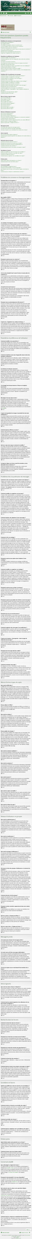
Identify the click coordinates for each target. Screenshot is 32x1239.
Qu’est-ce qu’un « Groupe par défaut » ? (9, 121)
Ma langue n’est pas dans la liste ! (8, 64)
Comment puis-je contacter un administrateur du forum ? (12, 171)
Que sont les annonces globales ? (8, 103)
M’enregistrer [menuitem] (31, 13)
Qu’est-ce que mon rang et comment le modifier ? (11, 68)
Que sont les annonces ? (6, 104)
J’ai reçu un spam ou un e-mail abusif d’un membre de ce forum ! (14, 129)
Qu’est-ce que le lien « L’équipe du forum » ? (10, 122)
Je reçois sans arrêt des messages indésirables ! (11, 128)
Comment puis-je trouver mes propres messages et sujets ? (13, 147)
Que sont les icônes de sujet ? (7, 108)
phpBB (3, 408)
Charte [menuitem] (26, 13)
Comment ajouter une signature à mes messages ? (11, 78)
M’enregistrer (18, 15)
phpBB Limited (10, 1168)
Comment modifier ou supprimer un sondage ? (10, 82)
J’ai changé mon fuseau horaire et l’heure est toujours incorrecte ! (14, 63)
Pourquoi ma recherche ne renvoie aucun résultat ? (11, 143)
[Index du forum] (16, 6)
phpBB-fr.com (18, 1238)
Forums (4, 13)
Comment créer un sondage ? (7, 79)
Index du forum (5, 32)
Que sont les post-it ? (5, 105)
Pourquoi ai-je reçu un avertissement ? (9, 86)
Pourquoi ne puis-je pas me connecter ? (9, 47)
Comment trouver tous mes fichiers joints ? (10, 161)
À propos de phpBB (13, 1172)
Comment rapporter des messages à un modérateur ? (12, 87)
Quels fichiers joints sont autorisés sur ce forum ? (11, 160)
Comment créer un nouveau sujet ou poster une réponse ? (13, 75)
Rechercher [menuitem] (30, 32)
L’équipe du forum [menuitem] (24, 1232)
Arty (18, 1237)
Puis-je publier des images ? (6, 101)
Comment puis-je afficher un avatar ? (8, 67)
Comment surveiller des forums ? (8, 154)
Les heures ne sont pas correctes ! (8, 61)
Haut (3, 193)
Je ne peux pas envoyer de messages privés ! (10, 127)
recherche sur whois (5, 1195)
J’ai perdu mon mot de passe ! (7, 50)
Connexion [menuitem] (28, 13)
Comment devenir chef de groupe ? (8, 118)
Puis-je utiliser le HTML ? (6, 99)
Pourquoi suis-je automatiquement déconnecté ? (11, 51)
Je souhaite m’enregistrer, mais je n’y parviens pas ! (11, 45)
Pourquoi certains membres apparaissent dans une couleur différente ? (15, 119)
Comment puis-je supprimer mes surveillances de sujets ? (13, 155)
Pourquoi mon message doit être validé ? (9, 91)
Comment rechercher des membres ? (8, 145)
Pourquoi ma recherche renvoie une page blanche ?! (12, 144)
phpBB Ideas (15, 1181)
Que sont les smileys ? (5, 100)
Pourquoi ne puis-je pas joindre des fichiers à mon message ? (13, 85)
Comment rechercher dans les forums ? (9, 141)
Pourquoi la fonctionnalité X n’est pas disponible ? (11, 167)
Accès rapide (2, 13)
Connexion (11, 15)
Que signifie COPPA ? (5, 43)
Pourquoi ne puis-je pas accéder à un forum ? (10, 83)
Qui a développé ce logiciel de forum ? (9, 166)
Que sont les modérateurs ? (6, 114)
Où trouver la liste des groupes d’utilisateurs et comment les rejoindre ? (15, 117)
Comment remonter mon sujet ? (7, 93)
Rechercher (4, 15)
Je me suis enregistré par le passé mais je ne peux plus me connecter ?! (16, 49)
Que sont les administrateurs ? (7, 113)
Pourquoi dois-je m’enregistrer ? (7, 42)
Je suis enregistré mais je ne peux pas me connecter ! (12, 46)
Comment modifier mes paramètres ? (8, 57)
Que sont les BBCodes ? (6, 97)
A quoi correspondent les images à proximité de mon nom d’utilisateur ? (15, 65)
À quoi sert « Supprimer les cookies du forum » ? (11, 53)
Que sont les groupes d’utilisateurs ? (8, 115)
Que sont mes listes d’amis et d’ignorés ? (9, 134)
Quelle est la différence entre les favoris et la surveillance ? (13, 151)
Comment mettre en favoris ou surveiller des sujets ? (12, 153)
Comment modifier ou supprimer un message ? (10, 77)
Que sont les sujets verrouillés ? (7, 107)
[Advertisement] (24, 23)
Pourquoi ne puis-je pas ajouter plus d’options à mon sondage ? (14, 81)
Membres (7, 13)
